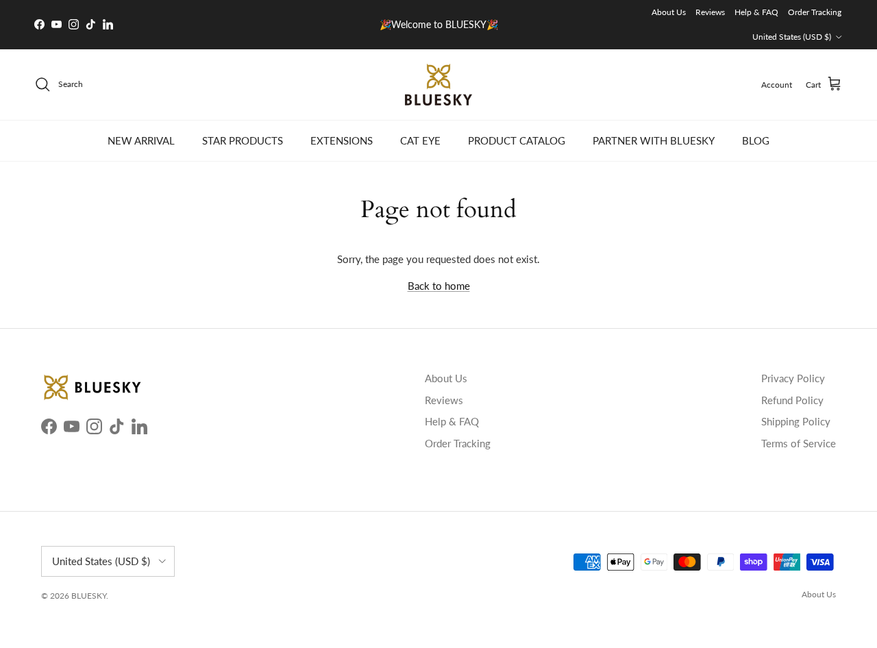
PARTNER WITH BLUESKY (654, 140)
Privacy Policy (793, 378)
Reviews (710, 12)
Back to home (439, 285)
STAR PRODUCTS (242, 140)
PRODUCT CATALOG (516, 140)
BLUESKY (88, 595)
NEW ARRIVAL (141, 140)
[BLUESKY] (438, 84)
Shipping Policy (795, 421)
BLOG (755, 140)
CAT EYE (420, 140)
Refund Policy (792, 400)
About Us (669, 12)
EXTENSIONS (341, 140)
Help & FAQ (756, 12)
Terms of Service (798, 443)
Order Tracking (814, 12)
